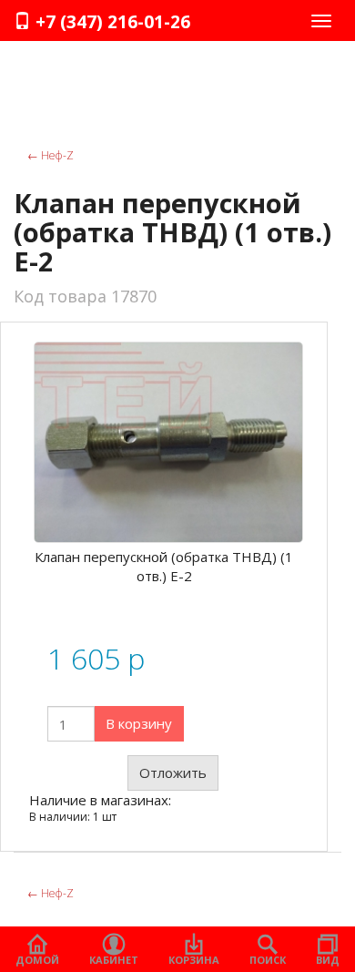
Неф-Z (50, 155)
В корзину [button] (139, 723)
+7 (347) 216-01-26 (110, 22)
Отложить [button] (173, 772)
